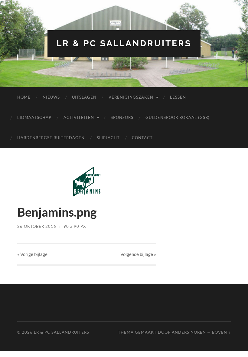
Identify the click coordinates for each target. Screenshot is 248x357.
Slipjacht (108, 137)
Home (24, 97)
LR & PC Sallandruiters (124, 43)
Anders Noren (189, 332)
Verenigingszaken (131, 97)
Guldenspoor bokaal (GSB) (177, 117)
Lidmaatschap (34, 117)
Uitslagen (84, 97)
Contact (142, 137)
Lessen (178, 97)
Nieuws (51, 97)
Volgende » (138, 254)
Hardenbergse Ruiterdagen (51, 137)
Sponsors (122, 117)
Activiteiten (79, 117)
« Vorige (32, 254)
